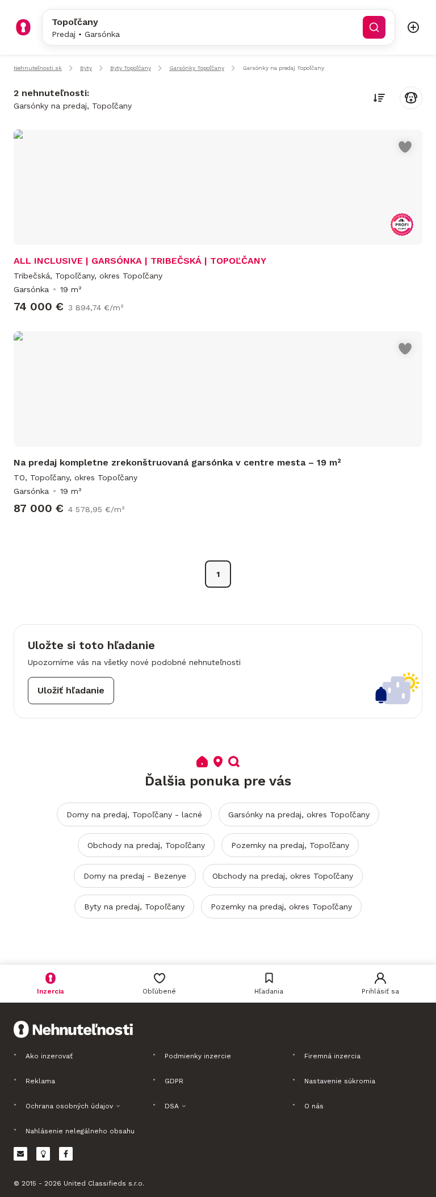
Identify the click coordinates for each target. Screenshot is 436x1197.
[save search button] (411, 97)
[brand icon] (23, 27)
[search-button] (374, 27)
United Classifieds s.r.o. (104, 1183)
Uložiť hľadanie (70, 690)
